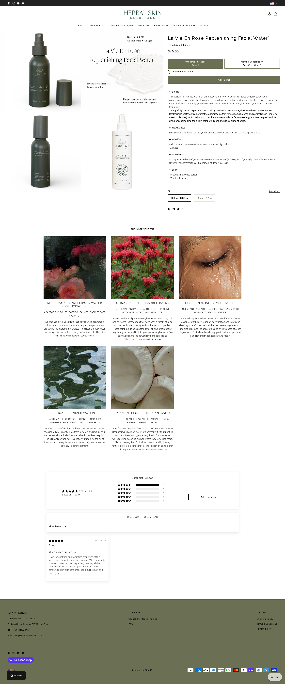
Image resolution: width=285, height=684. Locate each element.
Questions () (151, 517)
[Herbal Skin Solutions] (142, 14)
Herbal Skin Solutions (179, 45)
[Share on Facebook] (169, 209)
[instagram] (13, 3)
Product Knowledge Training (142, 619)
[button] (224, 92)
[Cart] (275, 14)
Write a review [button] (208, 489)
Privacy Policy (264, 629)
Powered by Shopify (142, 670)
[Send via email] (178, 209)
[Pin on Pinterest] (173, 209)
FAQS (130, 624)
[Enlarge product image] (40, 70)
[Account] (269, 14)
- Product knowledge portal (183, 174)
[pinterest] (18, 3)
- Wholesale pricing (178, 178)
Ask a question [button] (208, 497)
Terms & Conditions (267, 624)
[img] (56, 540)
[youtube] (22, 3)
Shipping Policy (265, 619)
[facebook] (9, 3)
